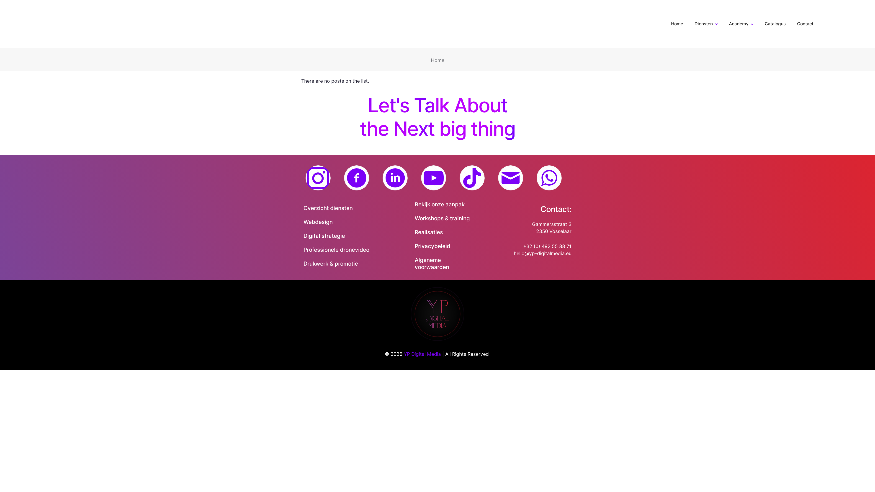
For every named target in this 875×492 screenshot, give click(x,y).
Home (437, 60)
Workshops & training (442, 218)
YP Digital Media (422, 354)
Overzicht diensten (328, 208)
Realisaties (429, 232)
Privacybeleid (432, 246)
